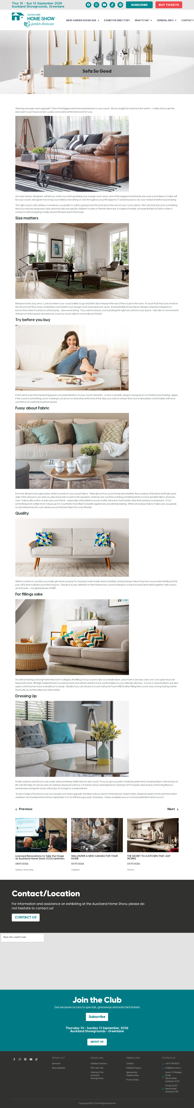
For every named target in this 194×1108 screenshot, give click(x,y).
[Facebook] (88, 5)
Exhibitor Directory (117, 20)
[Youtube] (104, 5)
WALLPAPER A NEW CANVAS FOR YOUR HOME (94, 857)
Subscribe (97, 1017)
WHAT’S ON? (142, 20)
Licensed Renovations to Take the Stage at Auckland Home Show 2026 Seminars (39, 857)
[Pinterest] (120, 5)
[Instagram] (96, 5)
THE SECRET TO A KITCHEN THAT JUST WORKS (149, 857)
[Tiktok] (112, 5)
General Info (165, 20)
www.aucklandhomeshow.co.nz (147, 797)
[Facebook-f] (14, 1059)
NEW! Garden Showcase (81, 20)
